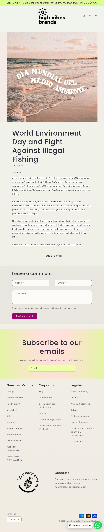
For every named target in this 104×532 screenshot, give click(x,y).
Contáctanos (45, 397)
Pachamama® (14, 434)
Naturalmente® (14, 428)
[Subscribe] (73, 368)
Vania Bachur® (14, 440)
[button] (8, 16)
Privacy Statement (80, 404)
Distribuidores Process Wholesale (50, 427)
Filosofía (43, 413)
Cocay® (11, 391)
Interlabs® (12, 410)
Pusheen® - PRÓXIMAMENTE (14, 448)
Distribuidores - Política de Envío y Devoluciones (83, 432)
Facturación (77, 441)
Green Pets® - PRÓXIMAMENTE (14, 458)
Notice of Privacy (79, 391)
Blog (41, 391)
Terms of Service (79, 422)
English (13, 519)
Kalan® (10, 416)
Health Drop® (13, 404)
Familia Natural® (15, 397)
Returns (74, 410)
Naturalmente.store (73, 521)
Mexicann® (12, 422)
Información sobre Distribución (48, 406)
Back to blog (54, 255)
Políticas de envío (80, 416)
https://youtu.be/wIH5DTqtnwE (66, 245)
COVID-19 (75, 397)
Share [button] (18, 172)
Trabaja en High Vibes (50, 419)
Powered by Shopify (89, 521)
